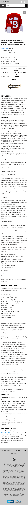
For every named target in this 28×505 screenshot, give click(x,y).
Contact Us (14, 453)
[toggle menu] (2, 5)
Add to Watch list (14, 53)
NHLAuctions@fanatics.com (8, 433)
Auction (16, 76)
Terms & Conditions (6, 450)
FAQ (25, 450)
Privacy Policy (18, 450)
